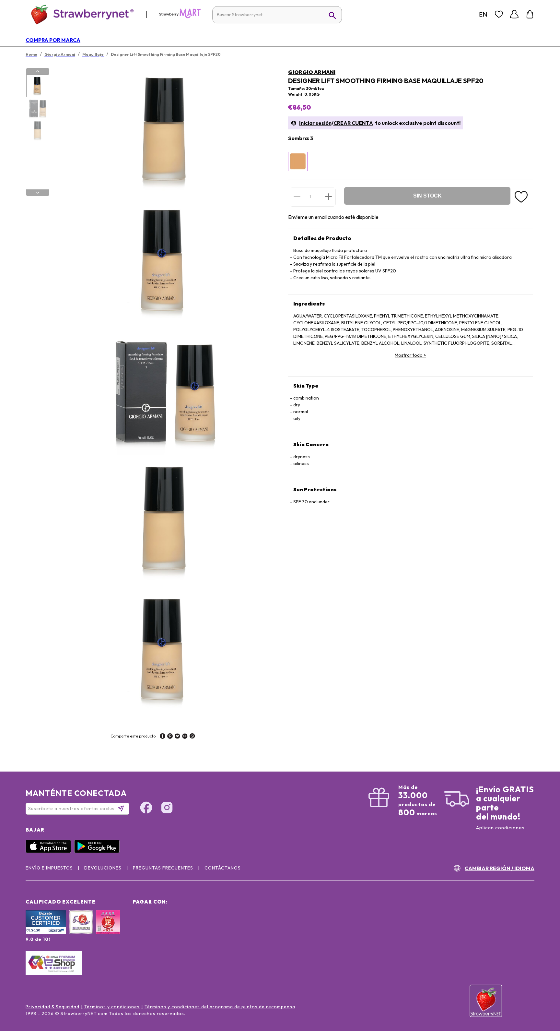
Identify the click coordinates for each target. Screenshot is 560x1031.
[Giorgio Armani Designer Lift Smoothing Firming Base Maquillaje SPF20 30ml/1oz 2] (37, 108)
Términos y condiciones (112, 1007)
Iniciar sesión (315, 123)
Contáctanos (222, 868)
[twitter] (177, 737)
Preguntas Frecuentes (163, 868)
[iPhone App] (50, 851)
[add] (328, 196)
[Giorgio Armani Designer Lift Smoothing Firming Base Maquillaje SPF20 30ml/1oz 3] (37, 131)
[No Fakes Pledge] (108, 929)
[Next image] (37, 192)
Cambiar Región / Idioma (499, 868)
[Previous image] (37, 71)
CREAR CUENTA (353, 123)
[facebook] (162, 737)
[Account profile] (514, 14)
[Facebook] (146, 808)
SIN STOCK (427, 195)
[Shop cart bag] (529, 14)
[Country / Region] (483, 14)
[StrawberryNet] (80, 14)
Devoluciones (103, 868)
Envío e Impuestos (49, 868)
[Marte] (180, 17)
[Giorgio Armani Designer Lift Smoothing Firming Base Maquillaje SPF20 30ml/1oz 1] (37, 86)
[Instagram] (167, 808)
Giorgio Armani (311, 72)
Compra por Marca (53, 40)
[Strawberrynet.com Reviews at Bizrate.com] (46, 932)
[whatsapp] (192, 737)
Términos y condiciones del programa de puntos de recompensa (220, 1007)
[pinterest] (170, 737)
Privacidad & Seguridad (52, 1007)
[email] (185, 737)
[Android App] (98, 851)
